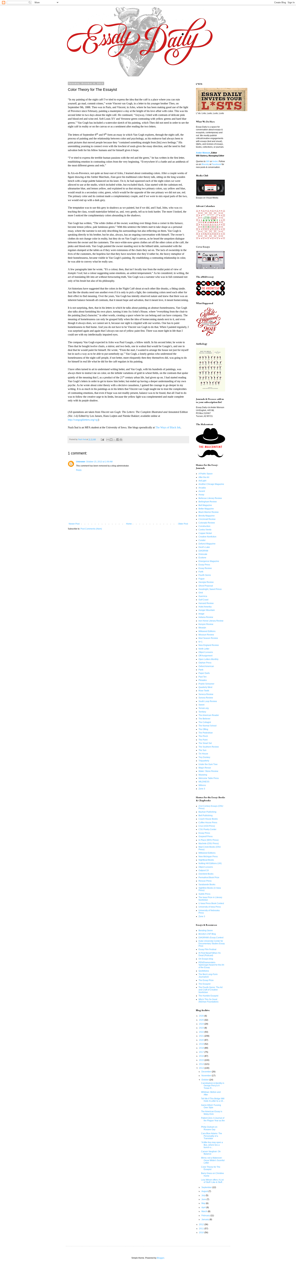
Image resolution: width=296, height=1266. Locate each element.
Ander (215, 161)
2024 (201, 1024)
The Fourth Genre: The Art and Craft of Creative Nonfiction (211, 990)
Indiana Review (206, 617)
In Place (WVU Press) (209, 840)
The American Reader (209, 715)
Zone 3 (202, 789)
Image (201, 614)
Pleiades (203, 680)
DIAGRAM (203, 551)
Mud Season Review (208, 638)
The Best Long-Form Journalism (208, 975)
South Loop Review (208, 701)
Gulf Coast (203, 599)
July (203, 1195)
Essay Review (205, 568)
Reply (79, 470)
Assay (201, 494)
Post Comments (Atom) (91, 529)
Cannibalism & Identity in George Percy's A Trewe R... (212, 1085)
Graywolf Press (206, 836)
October (205, 1080)
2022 (201, 1032)
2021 (201, 1036)
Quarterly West (205, 687)
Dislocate (203, 554)
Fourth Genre (205, 575)
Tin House (203, 753)
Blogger (160, 1258)
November (206, 1075)
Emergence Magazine (209, 561)
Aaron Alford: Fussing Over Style (211, 1106)
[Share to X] (114, 439)
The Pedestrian (206, 733)
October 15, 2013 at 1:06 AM (99, 461)
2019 (201, 1044)
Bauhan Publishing (207, 812)
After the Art (204, 477)
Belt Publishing (206, 815)
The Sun (202, 750)
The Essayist (204, 984)
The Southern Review (209, 747)
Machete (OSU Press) (209, 843)
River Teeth (204, 690)
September (206, 1187)
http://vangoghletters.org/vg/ (83, 419)
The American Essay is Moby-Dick (211, 1112)
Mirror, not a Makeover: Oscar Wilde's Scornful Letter (213, 1160)
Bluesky (205, 164)
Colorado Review (207, 523)
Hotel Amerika (205, 607)
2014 (201, 1064)
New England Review (209, 645)
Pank (201, 670)
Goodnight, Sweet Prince (210, 589)
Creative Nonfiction (207, 536)
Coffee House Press (208, 822)
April (203, 1207)
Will (207, 161)
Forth (201, 572)
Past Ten (203, 677)
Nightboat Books (206, 860)
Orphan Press (205, 662)
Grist (201, 592)
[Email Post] (102, 439)
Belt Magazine (205, 505)
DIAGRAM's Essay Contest (211, 937)
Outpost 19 (204, 870)
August (204, 1191)
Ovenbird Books (206, 874)
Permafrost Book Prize (209, 877)
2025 (201, 1020)
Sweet (201, 705)
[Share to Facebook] (117, 439)
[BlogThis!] (111, 439)
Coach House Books (208, 819)
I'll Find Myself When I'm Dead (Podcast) (210, 954)
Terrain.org (204, 708)
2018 (201, 1048)
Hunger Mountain (207, 610)
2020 (201, 1040)
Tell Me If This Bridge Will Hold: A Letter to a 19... (212, 1099)
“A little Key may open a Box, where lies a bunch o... (212, 1145)
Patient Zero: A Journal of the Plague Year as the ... (213, 1120)
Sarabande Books (207, 884)
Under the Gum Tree (208, 764)
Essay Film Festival (207, 949)
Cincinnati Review (207, 519)
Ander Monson (203, 153)
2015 (201, 1060)
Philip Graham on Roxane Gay (209, 1128)
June (204, 1199)
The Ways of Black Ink (168, 427)
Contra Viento (205, 529)
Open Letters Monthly (208, 659)
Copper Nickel (205, 533)
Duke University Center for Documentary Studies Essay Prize (212, 943)
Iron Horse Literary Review (211, 621)
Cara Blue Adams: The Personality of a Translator (211, 1136)
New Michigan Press (208, 856)
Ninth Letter (204, 649)
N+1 (200, 642)
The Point (203, 740)
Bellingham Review (208, 501)
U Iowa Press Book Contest (211, 903)
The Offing (203, 729)
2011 (201, 1228)
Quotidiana (204, 971)
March (204, 1211)
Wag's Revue (205, 768)
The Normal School (208, 726)
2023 (201, 1028)
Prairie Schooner (206, 684)
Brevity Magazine (207, 516)
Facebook (216, 164)
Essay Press (204, 564)
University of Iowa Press (210, 907)
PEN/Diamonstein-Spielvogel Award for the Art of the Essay (211, 965)
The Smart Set (205, 743)
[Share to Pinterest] (121, 439)
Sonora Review (206, 698)
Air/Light (202, 481)
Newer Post (74, 524)
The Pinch (203, 736)
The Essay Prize (206, 980)
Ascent (202, 491)
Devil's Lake (204, 547)
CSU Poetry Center (207, 829)
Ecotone (202, 557)
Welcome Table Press (209, 778)
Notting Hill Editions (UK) (210, 863)
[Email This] (108, 439)
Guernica (203, 596)
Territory (202, 712)
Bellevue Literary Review (210, 498)
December (206, 1071)
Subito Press (204, 894)
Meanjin (202, 627)
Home (129, 524)
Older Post (183, 524)
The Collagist (205, 722)
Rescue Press (205, 881)
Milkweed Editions (207, 631)
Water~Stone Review (208, 771)
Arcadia (202, 488)
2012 (201, 1224)
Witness (202, 785)
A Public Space (206, 473)
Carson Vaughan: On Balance (211, 1152)
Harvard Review (206, 603)
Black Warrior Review (209, 512)
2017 (201, 1052)
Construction (204, 526)
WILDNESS (204, 781)
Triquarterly (204, 761)
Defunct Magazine (207, 544)
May (203, 1203)
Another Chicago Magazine (211, 484)
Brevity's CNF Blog (207, 934)
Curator (202, 540)
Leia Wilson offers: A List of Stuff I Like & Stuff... (212, 1181)
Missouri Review (206, 635)
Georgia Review (206, 582)
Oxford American (206, 666)
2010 (201, 1232)
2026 (201, 1016)
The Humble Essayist (208, 996)
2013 (201, 1068)
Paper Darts (204, 673)
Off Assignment (205, 655)
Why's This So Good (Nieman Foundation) (208, 1000)
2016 (201, 1056)
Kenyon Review (206, 624)
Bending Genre (206, 930)
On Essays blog (206, 959)
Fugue (202, 579)
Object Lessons (206, 652)
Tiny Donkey (204, 757)
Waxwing (203, 775)
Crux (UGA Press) (207, 826)
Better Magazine (206, 508)
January (205, 1219)
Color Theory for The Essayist (210, 1168)
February (205, 1215)
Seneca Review (206, 694)
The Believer (204, 718)
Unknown (80, 461)
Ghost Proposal (206, 586)
